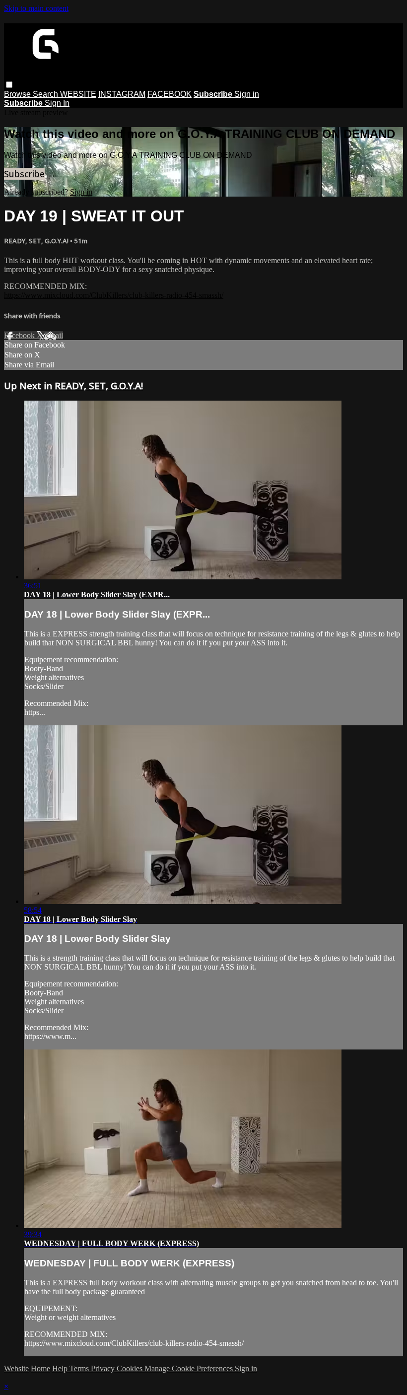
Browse (18, 94)
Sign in (246, 94)
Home (40, 1368)
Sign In (57, 103)
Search (46, 94)
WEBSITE (78, 94)
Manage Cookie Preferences (189, 1368)
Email (54, 335)
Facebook (20, 335)
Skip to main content (36, 8)
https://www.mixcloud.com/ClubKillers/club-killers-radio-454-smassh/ (113, 295)
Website (16, 1368)
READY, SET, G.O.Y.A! (37, 240)
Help (60, 1368)
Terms (80, 1368)
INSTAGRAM (121, 94)
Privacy (104, 1368)
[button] (9, 84)
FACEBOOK (169, 94)
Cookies (130, 1368)
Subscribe (24, 174)
